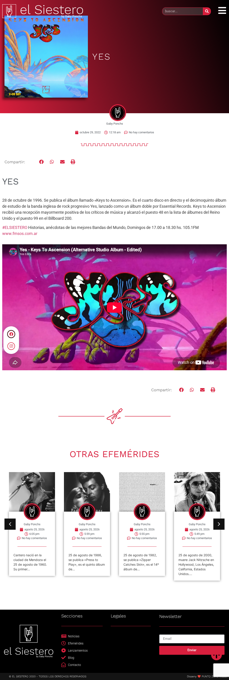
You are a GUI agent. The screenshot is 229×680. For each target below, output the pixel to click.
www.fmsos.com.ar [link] (19, 233)
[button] (41, 162)
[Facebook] (11, 334)
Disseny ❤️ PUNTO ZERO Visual (207, 676)
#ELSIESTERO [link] (14, 227)
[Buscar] (207, 11)
